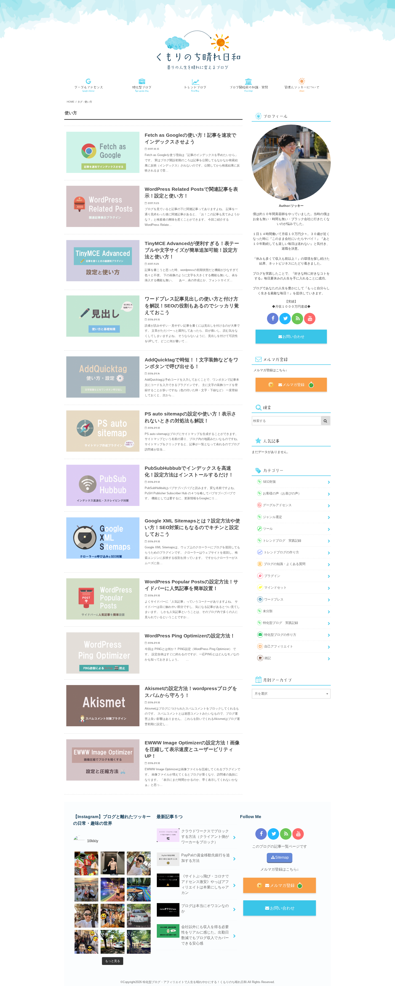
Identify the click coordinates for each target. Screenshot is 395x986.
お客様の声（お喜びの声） (282, 493)
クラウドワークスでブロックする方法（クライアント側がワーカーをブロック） (205, 836)
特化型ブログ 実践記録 (280, 623)
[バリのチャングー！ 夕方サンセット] (86, 916)
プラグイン (272, 576)
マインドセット (275, 587)
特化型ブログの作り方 (144, 85)
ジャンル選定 (272, 517)
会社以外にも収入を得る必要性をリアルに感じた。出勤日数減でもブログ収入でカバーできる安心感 (205, 935)
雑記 (267, 658)
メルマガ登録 (293, 385)
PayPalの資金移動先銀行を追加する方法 (205, 858)
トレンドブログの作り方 (281, 552)
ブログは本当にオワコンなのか (205, 908)
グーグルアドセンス (91, 85)
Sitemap (282, 857)
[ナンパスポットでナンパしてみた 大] (112, 916)
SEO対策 (269, 481)
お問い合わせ (293, 337)
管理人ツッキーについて (304, 85)
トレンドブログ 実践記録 (282, 540)
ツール (268, 528)
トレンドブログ (197, 85)
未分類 (267, 611)
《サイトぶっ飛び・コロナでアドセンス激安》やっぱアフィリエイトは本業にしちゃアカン (205, 884)
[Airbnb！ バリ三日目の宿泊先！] (139, 889)
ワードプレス (273, 599)
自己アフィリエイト (278, 646)
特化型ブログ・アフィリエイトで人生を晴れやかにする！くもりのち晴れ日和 (195, 982)
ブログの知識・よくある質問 (251, 85)
